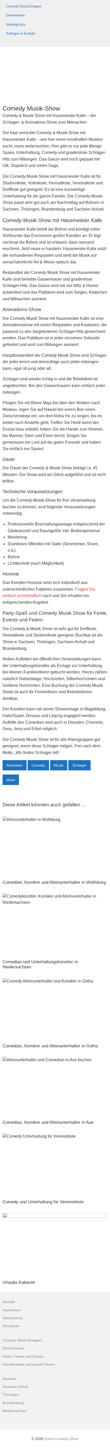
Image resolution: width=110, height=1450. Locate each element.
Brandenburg (13, 1403)
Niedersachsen (15, 1411)
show (10, 780)
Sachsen (10, 1379)
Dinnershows (15, 15)
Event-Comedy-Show (61, 1439)
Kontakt (9, 1302)
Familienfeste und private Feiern (29, 1364)
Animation (14, 765)
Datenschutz (13, 1318)
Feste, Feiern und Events (23, 1356)
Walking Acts (16, 24)
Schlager (79, 765)
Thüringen (11, 1395)
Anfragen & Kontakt (20, 33)
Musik (58, 765)
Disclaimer (11, 1326)
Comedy (38, 765)
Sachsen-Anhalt (15, 1387)
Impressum (12, 1310)
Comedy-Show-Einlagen (23, 6)
